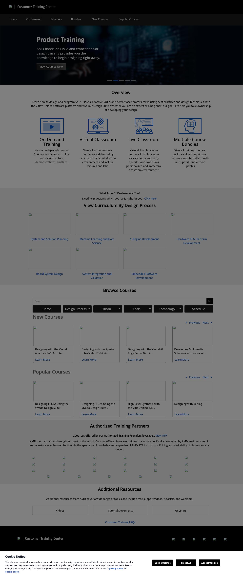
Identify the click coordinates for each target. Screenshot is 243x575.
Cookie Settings (163, 563)
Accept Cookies (209, 563)
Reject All (186, 563)
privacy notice (116, 568)
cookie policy (12, 571)
